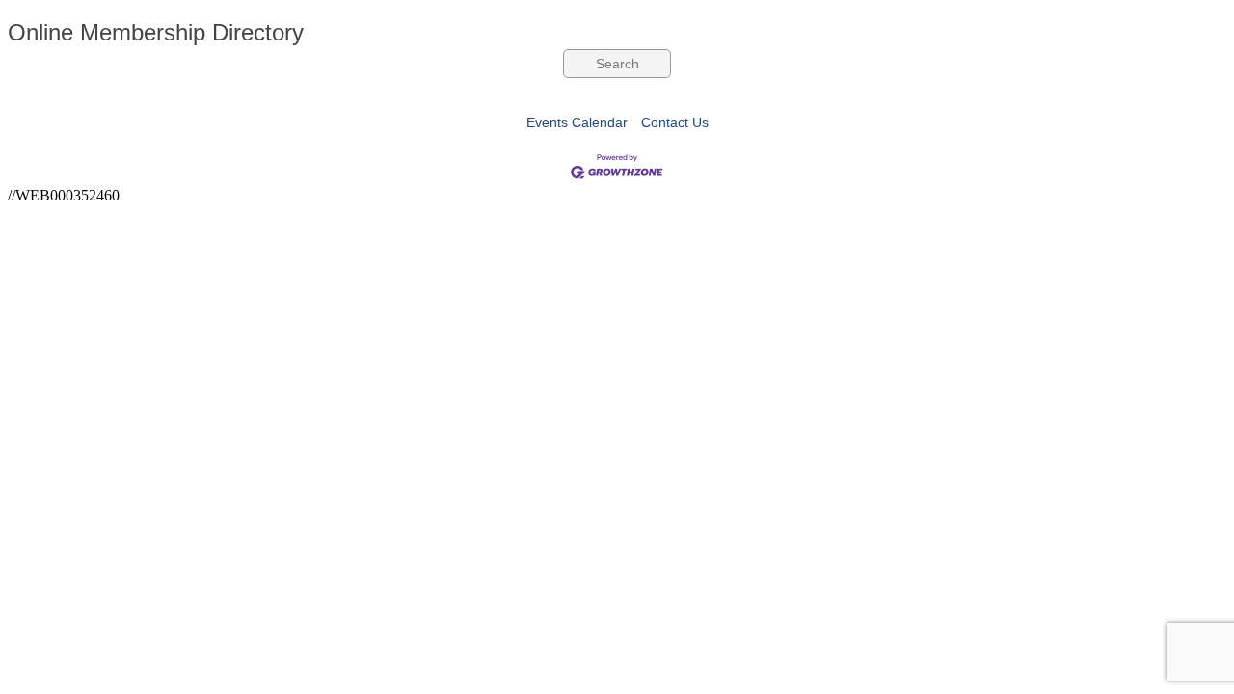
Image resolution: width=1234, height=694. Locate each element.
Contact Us (675, 122)
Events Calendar (577, 122)
